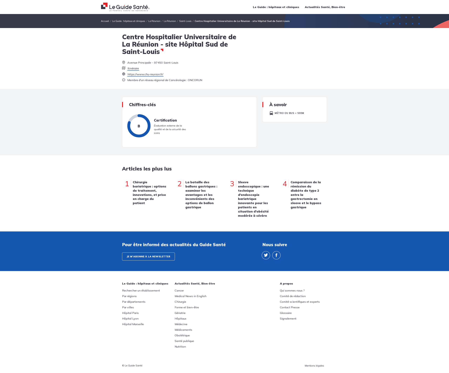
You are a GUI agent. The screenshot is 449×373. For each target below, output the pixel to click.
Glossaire (286, 313)
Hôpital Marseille (133, 324)
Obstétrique (182, 335)
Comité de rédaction (293, 296)
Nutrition (180, 346)
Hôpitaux (180, 318)
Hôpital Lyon (130, 318)
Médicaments (183, 329)
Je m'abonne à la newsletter (148, 256)
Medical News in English (190, 296)
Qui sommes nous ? (292, 290)
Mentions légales (314, 365)
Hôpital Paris (130, 313)
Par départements (133, 301)
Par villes (128, 307)
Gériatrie (180, 313)
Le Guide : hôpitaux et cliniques (276, 7)
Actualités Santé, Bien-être (325, 7)
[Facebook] (276, 255)
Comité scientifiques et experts (300, 301)
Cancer (179, 290)
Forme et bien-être (187, 307)
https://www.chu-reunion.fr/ (145, 74)
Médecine (181, 324)
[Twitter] (266, 255)
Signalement (288, 318)
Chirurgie (180, 301)
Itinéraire (133, 68)
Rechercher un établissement (141, 290)
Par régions (129, 296)
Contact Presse (290, 307)
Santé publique (184, 341)
